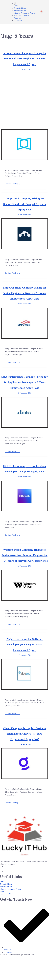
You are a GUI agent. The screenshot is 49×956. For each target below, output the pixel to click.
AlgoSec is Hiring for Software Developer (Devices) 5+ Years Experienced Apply (24, 644)
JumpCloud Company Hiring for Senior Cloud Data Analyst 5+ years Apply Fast (24, 204)
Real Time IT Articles (21, 16)
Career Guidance (20, 8)
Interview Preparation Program (25, 13)
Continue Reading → (12, 184)
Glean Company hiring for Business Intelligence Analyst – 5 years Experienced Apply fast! (24, 734)
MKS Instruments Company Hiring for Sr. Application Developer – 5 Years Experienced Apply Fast (24, 382)
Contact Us (18, 20)
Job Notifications (20, 11)
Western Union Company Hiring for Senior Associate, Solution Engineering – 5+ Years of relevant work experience (24, 555)
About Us (17, 18)
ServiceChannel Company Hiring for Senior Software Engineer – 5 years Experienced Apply (24, 58)
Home (16, 6)
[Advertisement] (24, 97)
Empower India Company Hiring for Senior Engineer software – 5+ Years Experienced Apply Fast (24, 293)
